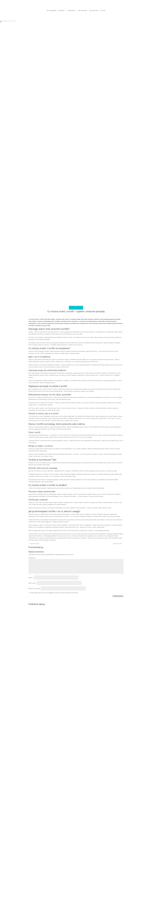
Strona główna (51, 10)
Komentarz (32, 558)
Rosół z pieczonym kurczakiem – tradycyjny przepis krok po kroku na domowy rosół (59, 701)
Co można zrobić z (76, 308)
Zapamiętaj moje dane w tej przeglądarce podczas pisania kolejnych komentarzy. (54, 593)
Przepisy (61, 10)
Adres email (32, 583)
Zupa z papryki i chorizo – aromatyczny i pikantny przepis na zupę (52, 913)
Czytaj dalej (31, 705)
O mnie (102, 10)
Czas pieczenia (94, 10)
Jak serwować (82, 10)
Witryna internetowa (34, 588)
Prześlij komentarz (118, 596)
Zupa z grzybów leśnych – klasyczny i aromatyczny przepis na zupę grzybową (56, 807)
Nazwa (31, 577)
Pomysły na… (72, 10)
